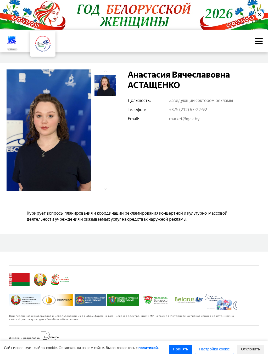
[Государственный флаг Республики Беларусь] (19, 279)
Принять (180, 349)
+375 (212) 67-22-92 (188, 109)
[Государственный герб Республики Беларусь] (40, 279)
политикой (148, 348)
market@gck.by (184, 118)
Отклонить (250, 349)
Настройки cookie (214, 349)
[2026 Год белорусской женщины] (60, 279)
